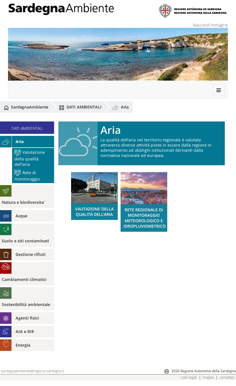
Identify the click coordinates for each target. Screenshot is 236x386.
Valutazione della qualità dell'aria (29, 158)
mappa (208, 377)
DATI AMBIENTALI (83, 107)
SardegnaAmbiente (29, 107)
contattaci (227, 377)
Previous (63, 197)
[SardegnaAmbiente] (61, 9)
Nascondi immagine (210, 25)
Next (224, 197)
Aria (124, 107)
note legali (189, 377)
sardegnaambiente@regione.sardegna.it (32, 370)
